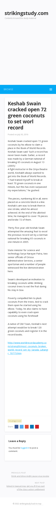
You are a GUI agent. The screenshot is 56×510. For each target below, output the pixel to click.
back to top (36, 503)
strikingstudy (25, 503)
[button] (28, 89)
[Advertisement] (28, 54)
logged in (25, 447)
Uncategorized (15, 421)
